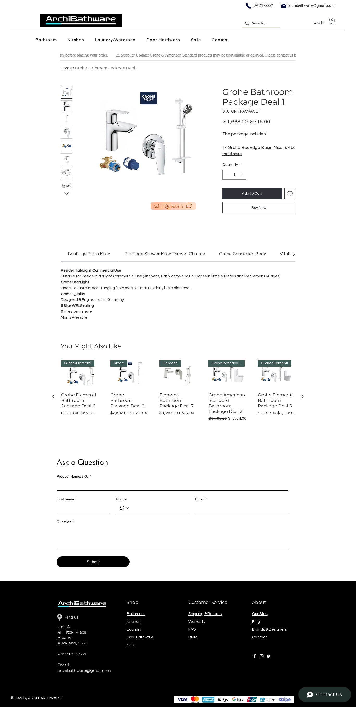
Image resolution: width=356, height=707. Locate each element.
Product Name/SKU (74, 476)
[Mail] (283, 6)
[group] (178, 396)
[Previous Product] (53, 396)
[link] (89, 254)
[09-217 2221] (248, 6)
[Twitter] (268, 656)
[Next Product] (302, 396)
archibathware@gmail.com (84, 670)
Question (65, 522)
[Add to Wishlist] (290, 193)
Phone (121, 499)
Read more (232, 154)
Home (66, 68)
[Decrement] (226, 174)
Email (201, 499)
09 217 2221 (75, 654)
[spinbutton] (234, 174)
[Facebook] (254, 656)
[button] (48, 40)
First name (67, 499)
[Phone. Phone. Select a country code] (124, 508)
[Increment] (242, 174)
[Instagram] (261, 656)
